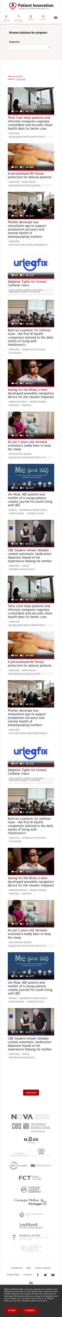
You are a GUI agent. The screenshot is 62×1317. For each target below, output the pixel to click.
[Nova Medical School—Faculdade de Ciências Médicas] (31, 1116)
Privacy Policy (13, 1274)
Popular (21, 79)
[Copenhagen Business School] (31, 1128)
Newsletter (16, 1268)
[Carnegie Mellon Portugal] (31, 1202)
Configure (30, 1310)
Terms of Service (43, 1268)
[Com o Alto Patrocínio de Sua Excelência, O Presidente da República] (31, 1152)
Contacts (27, 1274)
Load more (31, 1092)
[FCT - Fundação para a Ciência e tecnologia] (31, 1178)
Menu (43, 19)
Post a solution (6, 20)
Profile (31, 19)
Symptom (14, 42)
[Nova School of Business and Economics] (31, 1140)
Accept (12, 1310)
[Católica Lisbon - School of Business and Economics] (31, 1249)
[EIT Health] (31, 1166)
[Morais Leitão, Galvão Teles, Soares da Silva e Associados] (31, 1237)
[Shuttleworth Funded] (31, 1214)
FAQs (28, 1268)
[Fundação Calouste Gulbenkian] (31, 1189)
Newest (11, 79)
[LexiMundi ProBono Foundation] (31, 1226)
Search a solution (18, 20)
